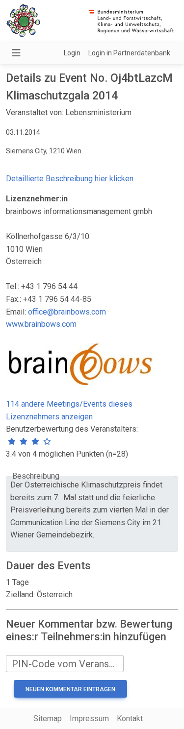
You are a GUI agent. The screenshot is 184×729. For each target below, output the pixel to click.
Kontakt (130, 718)
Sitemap (47, 718)
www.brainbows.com (41, 324)
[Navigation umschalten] (16, 53)
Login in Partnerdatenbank (129, 53)
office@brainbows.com (67, 311)
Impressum (89, 718)
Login (72, 53)
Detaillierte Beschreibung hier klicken (69, 178)
